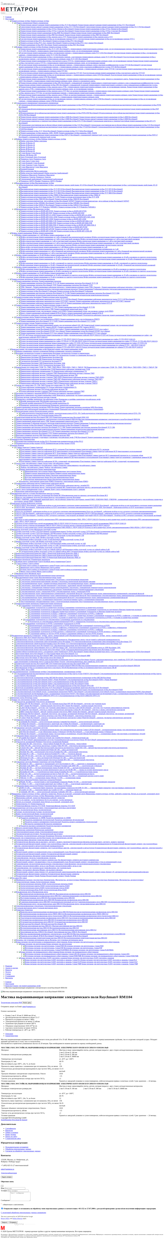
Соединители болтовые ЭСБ (53, 365)
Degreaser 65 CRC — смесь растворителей (69, 758)
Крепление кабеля (37, 491)
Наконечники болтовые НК (52, 359)
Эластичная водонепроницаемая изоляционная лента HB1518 (91, 918)
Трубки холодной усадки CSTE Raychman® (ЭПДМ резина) (85, 533)
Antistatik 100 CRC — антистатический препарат (76, 792)
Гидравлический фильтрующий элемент (62, 854)
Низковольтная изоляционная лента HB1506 (71, 900)
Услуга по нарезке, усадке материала (58, 800)
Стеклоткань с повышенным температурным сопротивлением (92, 587)
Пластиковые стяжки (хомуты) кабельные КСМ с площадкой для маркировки (109, 461)
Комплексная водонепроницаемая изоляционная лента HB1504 (93, 912)
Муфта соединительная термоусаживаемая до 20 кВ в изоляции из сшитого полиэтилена (122, 271)
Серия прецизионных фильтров (52, 856)
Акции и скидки (11, 968)
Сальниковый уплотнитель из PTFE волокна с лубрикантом (98, 632)
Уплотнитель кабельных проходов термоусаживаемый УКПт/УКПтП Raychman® (114, 315)
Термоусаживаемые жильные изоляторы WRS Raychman (81, 407)
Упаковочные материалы (40, 559)
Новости (8, 970)
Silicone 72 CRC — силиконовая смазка (65, 778)
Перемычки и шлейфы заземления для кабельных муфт (79, 399)
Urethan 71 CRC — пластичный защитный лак (74, 784)
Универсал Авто (39, 159)
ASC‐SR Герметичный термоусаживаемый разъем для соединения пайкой (105, 325)
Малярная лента (34, 573)
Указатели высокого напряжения (58, 826)
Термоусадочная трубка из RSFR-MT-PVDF (70, 227)
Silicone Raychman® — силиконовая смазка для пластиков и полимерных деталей (114, 734)
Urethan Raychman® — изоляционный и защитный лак (83, 724)
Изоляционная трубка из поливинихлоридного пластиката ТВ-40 (91, 668)
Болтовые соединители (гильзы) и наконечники (71, 353)
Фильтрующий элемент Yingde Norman (61, 876)
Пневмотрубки (29, 439)
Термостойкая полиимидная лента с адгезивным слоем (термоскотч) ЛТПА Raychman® (116, 652)
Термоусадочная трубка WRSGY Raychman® (72, 205)
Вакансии (9, 1130)
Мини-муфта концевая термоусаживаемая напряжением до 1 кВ (93, 249)
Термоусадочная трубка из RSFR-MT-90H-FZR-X (77, 225)
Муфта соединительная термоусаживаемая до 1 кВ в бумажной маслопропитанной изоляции (127, 237)
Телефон (4, 1191)
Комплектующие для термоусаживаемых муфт (65, 349)
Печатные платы (30, 698)
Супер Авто (34, 161)
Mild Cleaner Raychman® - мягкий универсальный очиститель (91, 712)
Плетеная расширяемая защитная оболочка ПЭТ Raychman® (85, 688)
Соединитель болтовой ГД (51, 361)
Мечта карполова (40, 171)
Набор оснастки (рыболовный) (56, 173)
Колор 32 (31, 147)
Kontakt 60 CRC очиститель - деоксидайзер (70, 744)
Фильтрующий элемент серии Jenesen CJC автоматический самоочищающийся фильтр (115, 872)
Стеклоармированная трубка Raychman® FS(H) (70, 684)
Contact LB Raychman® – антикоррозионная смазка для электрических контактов (113, 730)
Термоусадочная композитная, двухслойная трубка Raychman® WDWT (102, 201)
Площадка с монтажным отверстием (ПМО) (71, 481)
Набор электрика (40, 141)
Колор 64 (31, 151)
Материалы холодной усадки (45, 529)
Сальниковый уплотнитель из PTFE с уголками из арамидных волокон (111, 617)
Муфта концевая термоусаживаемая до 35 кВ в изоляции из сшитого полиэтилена (114, 277)
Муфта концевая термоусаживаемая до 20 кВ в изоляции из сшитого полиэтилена (114, 269)
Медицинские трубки (41, 209)
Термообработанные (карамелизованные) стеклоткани (83, 589)
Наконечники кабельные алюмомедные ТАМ (72, 369)
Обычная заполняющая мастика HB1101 (66, 926)
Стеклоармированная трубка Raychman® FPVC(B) (74, 686)
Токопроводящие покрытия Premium (58, 786)
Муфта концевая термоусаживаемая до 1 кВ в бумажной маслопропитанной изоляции (119, 251)
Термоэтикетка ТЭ (37, 804)
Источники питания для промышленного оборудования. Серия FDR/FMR (109, 956)
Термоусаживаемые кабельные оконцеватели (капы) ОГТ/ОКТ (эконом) (103, 301)
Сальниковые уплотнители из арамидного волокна (83, 607)
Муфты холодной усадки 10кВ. (52, 537)
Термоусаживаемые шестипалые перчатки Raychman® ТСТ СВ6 (94, 293)
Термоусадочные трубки (39, 21)
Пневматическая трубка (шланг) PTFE (60, 443)
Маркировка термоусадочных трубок (58, 796)
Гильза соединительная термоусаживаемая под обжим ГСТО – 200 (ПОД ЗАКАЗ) (114, 345)
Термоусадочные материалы (44, 279)
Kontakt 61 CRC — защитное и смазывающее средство (83, 764)
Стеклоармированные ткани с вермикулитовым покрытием (89, 583)
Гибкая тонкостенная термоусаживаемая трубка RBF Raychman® (95, 33)
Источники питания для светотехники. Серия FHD (84, 946)
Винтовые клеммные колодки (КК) (56, 435)
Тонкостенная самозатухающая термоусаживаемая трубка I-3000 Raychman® (108, 117)
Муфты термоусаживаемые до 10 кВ (58, 255)
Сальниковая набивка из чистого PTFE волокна (84, 634)
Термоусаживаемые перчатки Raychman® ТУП (74, 285)
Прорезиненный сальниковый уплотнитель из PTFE (89, 626)
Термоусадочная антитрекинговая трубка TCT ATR (79, 197)
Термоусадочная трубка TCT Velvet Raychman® (75, 131)
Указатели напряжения (42, 816)
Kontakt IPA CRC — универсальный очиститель (75, 760)
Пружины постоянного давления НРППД (64, 393)
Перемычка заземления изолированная (65, 405)
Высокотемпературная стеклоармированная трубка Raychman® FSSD (96, 690)
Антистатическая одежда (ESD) (57, 888)
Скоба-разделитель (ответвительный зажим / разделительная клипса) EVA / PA (110, 413)
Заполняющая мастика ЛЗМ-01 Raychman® (70, 932)
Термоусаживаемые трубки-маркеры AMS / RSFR (77, 133)
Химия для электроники (39, 700)
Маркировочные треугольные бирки (67, 471)
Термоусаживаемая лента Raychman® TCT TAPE (76, 321)
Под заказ (23, 878)
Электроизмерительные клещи (51, 832)
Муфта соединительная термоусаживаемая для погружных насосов (97, 245)
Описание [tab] (9, 1034)
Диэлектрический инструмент (51, 834)
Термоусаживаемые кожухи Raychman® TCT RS (76, 307)
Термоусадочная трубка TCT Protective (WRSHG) (77, 207)
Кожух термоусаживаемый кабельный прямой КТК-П (82, 313)
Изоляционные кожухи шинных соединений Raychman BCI (85, 495)
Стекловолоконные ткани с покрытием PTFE (72, 591)
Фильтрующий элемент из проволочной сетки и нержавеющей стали (95, 852)
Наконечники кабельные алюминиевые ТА (70, 371)
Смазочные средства (40, 728)
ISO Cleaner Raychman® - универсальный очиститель (81, 706)
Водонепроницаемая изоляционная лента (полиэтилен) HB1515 (93, 916)
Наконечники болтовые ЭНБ (54, 363)
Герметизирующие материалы (50, 603)
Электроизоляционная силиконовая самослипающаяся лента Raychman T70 (103, 642)
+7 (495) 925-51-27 (8, 4)
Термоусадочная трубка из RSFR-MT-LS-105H (73, 215)
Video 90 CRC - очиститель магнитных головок (75, 746)
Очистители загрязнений (45, 702)
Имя (2, 1188)
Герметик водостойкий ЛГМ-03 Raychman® (71, 936)
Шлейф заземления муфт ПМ (54, 401)
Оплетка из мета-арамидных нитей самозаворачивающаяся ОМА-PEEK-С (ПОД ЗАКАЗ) (118, 527)
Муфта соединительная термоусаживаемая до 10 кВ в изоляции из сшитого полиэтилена (122, 257)
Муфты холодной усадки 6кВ (49, 547)
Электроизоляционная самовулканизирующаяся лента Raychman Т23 (95, 644)
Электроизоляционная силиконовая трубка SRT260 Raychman (87, 678)
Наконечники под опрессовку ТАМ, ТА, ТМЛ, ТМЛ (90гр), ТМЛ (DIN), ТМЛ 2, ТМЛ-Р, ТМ (121, 367)
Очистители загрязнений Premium (55, 742)
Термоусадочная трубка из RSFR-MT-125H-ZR (74, 231)
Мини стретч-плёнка (44, 571)
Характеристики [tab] (11, 1036)
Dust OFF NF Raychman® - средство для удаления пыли (84, 704)
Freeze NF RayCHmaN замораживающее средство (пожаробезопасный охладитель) (111, 740)
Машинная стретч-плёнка (50, 567)
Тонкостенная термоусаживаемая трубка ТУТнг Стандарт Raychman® (101, 31)
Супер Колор (35, 153)
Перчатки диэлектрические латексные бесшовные (73, 836)
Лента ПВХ (29, 670)
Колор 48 (31, 149)
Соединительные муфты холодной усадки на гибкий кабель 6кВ (94, 551)
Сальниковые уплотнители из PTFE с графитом (84, 630)
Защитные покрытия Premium (50, 780)
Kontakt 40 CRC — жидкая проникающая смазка (76, 768)
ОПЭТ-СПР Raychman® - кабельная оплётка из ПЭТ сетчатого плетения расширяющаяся (118, 513)
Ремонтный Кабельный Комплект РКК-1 (63, 553)
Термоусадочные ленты (43, 317)
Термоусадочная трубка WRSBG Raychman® (72, 203)
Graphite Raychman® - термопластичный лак (71, 738)
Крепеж (21, 445)
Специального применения (47, 103)
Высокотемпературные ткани (49, 577)
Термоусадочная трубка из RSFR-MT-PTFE (70, 211)
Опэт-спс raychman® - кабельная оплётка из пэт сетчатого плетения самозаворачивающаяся (121, 511)
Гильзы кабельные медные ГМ (55, 389)
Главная (8, 17)
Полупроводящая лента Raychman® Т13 (62, 654)
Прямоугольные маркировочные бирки (70, 473)
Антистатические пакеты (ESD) (57, 886)
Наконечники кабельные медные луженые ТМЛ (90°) (81, 379)
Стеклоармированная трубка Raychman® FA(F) (70, 682)
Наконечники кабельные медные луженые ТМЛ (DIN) (83, 377)
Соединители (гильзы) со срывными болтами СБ (77, 355)
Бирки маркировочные (47, 469)
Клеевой (30, 169)
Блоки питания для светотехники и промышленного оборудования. (94, 942)
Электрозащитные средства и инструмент (60, 808)
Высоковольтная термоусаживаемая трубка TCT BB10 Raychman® (96, 193)
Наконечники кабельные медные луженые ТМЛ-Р (78, 383)
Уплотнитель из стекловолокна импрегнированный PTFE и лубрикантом (114, 622)
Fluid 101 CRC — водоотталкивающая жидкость (75, 774)
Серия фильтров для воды (46, 858)
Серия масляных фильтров (46, 840)
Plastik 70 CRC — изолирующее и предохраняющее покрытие (91, 782)
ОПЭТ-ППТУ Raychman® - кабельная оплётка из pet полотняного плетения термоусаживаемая (125, 505)
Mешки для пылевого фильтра (50, 870)
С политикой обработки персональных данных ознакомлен (23, 1213)
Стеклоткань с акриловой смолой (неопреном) (74, 585)
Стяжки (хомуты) (36, 447)
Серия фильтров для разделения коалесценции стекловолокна (87, 864)
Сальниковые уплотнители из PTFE (66, 624)
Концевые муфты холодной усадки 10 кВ (68, 539)
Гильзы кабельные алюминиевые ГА (62, 387)
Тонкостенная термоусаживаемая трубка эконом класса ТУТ (89, 37)
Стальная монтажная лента (47, 908)
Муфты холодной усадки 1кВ (49, 541)
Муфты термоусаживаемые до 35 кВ (58, 273)
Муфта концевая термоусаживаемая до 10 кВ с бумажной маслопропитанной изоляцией (121, 265)
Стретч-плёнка (33, 563)
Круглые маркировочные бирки (61, 477)
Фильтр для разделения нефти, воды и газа (65, 866)
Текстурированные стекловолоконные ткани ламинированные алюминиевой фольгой (119, 595)
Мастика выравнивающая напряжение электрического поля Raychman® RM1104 (109, 419)
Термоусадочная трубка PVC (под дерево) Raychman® (82, 43)
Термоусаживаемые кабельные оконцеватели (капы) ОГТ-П (89, 303)
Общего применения (40, 23)
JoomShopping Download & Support (14, 1120)
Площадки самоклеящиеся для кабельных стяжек (77, 465)
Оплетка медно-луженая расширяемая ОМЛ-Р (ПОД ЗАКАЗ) (86, 525)
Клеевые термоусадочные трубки (54, 47)
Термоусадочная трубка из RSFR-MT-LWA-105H (76, 217)
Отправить (13, 1222)
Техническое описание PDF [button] (11, 1003)
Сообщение (5, 1200)
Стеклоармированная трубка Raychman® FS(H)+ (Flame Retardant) (91, 680)
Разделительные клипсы (44, 411)
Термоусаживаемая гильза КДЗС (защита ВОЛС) (76, 327)
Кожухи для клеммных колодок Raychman (64, 497)
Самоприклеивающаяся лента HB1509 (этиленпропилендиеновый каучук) (106, 902)
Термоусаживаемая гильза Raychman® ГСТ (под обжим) (85, 333)
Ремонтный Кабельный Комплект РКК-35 (64, 557)
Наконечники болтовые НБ (52, 357)
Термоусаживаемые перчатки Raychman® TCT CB (78, 283)
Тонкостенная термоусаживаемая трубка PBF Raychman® (86, 35)
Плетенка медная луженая (46, 397)
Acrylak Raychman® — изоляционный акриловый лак (82, 726)
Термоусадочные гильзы (44, 323)
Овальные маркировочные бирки (63, 475)
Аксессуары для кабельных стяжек (56, 463)
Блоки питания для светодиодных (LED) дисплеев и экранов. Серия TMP (109, 964)
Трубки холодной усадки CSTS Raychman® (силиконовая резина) (91, 531)
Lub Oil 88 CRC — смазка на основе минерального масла (86, 770)
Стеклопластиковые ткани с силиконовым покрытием (83, 599)
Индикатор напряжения (52, 824)
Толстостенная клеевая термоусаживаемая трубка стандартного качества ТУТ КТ (113, 73)
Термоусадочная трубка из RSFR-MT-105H (69, 219)
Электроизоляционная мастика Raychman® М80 (71, 656)
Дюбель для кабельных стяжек (55, 467)
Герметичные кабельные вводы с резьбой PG (72, 485)
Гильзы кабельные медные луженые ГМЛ (68, 391)
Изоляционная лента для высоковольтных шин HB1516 (84, 904)
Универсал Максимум (45, 175)
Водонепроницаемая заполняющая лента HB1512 (77, 930)
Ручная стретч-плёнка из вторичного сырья (70, 569)
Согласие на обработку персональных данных (22, 1151)
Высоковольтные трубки (44, 183)
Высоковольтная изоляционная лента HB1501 (73, 894)
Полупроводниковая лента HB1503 (61, 898)
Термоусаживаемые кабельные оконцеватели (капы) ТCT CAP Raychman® (106, 299)
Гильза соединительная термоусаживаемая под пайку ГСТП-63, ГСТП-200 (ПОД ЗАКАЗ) (123, 341)
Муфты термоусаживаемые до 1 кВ (56, 235)
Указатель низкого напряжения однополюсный (79, 822)
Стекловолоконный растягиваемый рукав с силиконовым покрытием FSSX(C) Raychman (118, 694)
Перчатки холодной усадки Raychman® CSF (67, 535)
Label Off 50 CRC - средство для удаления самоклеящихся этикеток (97, 756)
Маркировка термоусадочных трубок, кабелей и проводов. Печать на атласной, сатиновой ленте (122, 794)
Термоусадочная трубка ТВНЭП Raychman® (71, 199)
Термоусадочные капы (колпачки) (55, 297)
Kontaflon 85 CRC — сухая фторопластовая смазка (78, 772)
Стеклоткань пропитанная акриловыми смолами (76, 581)
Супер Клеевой (38, 163)
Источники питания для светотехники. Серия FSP (82, 948)
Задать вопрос (7, 1177)
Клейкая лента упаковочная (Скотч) (57, 561)
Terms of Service (18, 1218)
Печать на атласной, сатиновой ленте (59, 802)
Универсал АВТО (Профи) (51, 181)
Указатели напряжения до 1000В (58, 818)
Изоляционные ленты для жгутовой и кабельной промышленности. (94, 640)
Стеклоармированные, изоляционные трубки (63, 672)
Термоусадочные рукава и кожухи (55, 305)
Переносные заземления (43, 830)
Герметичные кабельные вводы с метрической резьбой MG (88, 487)
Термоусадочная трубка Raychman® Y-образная (74, 291)
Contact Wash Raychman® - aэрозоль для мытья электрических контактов (103, 718)
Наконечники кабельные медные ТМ (63, 375)
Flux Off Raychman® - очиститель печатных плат (76, 716)
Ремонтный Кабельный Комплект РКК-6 (63, 555)
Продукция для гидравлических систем (57, 838)
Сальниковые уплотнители (51, 605)
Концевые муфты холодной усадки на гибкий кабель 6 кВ (87, 549)
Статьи (8, 974)
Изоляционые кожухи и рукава (47, 493)
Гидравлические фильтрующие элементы (63, 874)
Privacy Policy (5, 1218)
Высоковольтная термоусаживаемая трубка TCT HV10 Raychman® (97, 189)
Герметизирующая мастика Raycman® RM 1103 (70, 417)
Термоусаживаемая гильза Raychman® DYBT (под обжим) (87, 331)
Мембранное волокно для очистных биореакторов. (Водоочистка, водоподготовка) (111, 880)
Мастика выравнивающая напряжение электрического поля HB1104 (99, 934)
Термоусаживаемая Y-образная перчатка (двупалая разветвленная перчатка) (107, 289)
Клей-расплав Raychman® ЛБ (54, 924)
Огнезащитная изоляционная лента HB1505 (71, 920)
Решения (8, 966)
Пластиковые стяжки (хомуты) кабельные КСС (74, 453)
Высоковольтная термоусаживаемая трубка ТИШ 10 (80, 195)
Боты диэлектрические (42, 810)
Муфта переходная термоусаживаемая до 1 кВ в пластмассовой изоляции (104, 241)
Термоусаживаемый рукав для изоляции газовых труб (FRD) (90, 311)
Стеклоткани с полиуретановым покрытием (71, 579)
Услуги (8, 972)
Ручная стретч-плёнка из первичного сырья (70, 565)
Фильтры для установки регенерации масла (66, 940)
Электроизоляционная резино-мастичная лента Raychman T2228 (90, 650)
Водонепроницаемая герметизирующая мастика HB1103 (85, 938)
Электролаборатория (9, 1173)
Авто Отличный (39, 157)
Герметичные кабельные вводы (52, 483)
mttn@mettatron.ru (29, 1007)
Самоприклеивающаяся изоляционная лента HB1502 (81, 896)
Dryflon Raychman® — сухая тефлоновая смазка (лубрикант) (90, 732)
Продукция (9, 19)
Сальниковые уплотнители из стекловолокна (76, 620)
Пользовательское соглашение (16, 1147)
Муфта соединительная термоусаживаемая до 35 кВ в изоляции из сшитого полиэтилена (122, 275)
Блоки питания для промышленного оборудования (78, 952)
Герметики (28, 910)
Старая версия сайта (13, 1138)
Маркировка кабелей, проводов (52, 798)
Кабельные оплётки (34, 503)
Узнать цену (27, 1003)
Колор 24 (31, 145)
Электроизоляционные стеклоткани (57, 906)
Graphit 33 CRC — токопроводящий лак (66, 790)
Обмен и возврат (11, 1132)
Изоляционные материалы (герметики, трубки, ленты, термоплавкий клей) (98, 636)
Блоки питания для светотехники (59, 944)
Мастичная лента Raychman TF (52, 658)
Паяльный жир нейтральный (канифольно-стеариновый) (81, 409)
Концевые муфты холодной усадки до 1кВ (69, 543)
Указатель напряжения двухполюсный (69, 820)
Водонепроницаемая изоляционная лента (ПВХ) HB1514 (86, 914)
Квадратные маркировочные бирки (65, 479)
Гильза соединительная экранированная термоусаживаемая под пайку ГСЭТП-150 (115, 343)
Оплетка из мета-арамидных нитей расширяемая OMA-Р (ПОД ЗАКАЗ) (98, 523)
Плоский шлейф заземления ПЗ (57, 403)
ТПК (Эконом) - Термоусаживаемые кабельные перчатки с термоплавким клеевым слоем (123, 287)
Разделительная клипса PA (51, 415)
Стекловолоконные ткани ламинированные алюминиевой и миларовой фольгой (113, 593)
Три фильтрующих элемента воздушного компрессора (78, 860)
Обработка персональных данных (18, 1149)
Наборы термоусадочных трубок (53, 139)
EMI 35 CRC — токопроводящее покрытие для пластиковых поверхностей (106, 788)
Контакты (9, 978)
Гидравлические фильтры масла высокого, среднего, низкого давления (97, 842)
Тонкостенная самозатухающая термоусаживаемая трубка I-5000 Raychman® (108, 119)
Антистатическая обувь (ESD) (55, 890)
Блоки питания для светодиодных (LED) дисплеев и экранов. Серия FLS (109, 960)
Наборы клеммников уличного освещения (64, 351)
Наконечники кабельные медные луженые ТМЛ (75, 373)
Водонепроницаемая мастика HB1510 (64, 928)
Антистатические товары (45, 882)
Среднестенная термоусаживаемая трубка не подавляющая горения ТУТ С (106, 39)
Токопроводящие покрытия (47, 736)
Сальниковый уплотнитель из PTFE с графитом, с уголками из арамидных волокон (125, 615)
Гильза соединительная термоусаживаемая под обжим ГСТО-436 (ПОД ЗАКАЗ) (112, 347)
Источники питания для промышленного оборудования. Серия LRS (103, 954)
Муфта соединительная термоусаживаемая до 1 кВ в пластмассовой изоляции (110, 239)
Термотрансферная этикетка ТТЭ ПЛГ (60, 806)
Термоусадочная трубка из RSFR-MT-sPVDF (71, 229)
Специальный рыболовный (52, 179)
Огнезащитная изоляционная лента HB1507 (71, 922)
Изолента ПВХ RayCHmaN (47, 638)
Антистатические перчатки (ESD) (59, 884)
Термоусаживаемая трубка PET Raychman (68, 45)
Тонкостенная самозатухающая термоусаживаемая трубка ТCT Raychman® (106, 25)
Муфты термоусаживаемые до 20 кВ (58, 267)
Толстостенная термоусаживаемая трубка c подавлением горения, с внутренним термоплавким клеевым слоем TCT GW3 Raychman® (87, 58)
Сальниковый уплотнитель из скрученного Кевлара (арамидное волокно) (113, 609)
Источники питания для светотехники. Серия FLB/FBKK (91, 950)
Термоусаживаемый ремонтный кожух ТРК (70, 309)
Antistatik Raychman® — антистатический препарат (79, 722)
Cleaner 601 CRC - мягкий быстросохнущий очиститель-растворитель (100, 748)
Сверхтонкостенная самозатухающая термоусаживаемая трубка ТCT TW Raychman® (117, 27)
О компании (10, 976)
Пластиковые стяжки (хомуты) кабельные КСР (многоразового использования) (111, 451)
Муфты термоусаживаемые (42, 233)
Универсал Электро (43, 177)
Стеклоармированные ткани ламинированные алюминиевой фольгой (101, 597)
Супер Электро (38, 165)
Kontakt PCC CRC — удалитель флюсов (66, 754)
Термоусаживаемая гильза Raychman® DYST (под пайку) (86, 329)
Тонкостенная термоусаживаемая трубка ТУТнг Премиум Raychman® (101, 29)
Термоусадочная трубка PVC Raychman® (67, 41)
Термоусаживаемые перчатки (49, 281)
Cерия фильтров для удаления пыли (57, 868)
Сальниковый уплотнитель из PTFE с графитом (84, 613)
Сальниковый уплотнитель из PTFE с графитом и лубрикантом (102, 628)
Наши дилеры (10, 1134)
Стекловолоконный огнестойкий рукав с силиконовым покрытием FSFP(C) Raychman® (117, 692)
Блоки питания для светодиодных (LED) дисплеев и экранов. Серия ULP (109, 962)
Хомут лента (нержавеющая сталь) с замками (67, 489)
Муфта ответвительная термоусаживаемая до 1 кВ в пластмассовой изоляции (109, 243)
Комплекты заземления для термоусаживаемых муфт (76, 395)
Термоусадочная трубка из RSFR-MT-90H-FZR (74, 223)
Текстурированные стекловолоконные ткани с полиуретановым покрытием (107, 601)
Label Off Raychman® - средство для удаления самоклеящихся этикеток (102, 708)
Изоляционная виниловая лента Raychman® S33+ (73, 646)
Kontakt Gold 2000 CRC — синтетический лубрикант (81, 766)
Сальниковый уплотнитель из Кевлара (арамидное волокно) (98, 611)
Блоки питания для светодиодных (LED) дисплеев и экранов (90, 958)
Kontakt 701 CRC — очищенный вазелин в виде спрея (83, 776)
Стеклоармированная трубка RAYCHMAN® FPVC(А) (79, 696)
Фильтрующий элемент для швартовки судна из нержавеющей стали (95, 862)
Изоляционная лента (40, 892)
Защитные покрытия (40, 720)
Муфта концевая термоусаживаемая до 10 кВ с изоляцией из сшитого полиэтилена (115, 263)
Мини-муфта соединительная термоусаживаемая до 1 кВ (85, 247)
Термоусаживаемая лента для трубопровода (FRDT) (80, 319)
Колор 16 (31, 143)
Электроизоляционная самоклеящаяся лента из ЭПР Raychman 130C (94, 648)
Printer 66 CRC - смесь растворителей (63, 750)
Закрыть (4, 1222)
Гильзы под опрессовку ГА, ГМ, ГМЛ (59, 385)
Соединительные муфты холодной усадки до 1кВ (77, 545)
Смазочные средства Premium (49, 762)
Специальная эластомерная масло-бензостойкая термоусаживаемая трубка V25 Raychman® (125, 125)
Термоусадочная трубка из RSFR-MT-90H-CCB (74, 221)
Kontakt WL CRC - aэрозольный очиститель (70, 752)
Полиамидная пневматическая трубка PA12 (66, 441)
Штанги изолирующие (42, 828)
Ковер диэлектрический (43, 814)
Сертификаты (10, 1128)
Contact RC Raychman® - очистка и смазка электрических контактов (99, 710)
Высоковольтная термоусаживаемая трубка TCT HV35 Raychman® (97, 191)
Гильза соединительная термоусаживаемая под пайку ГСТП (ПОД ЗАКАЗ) (106, 339)
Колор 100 (32, 155)
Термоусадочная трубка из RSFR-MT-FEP (68, 213)
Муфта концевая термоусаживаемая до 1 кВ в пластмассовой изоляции (102, 253)
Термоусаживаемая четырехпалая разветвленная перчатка (86, 295)
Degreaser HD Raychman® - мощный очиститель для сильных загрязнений (105, 714)
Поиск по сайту (11, 1136)
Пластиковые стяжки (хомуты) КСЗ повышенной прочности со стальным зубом (112, 455)
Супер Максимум (41, 167)
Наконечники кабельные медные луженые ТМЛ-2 (78, 381)
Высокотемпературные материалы (51, 575)
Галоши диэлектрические (45, 812)
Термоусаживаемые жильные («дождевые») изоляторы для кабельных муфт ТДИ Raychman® (122, 437)
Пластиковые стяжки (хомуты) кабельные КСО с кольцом (87, 449)
